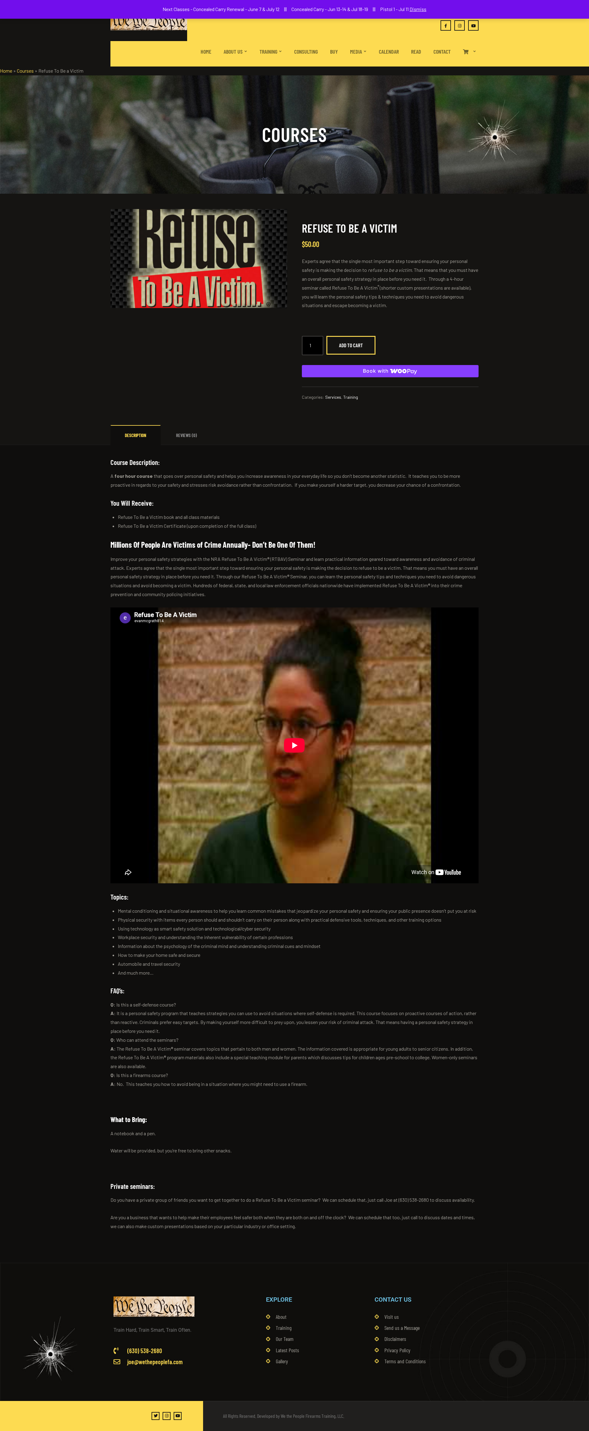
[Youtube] (178, 1416)
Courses (25, 71)
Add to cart (351, 345)
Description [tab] (135, 435)
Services (333, 397)
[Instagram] (167, 1416)
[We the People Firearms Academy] (148, 20)
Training (350, 397)
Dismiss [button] (418, 9)
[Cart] (469, 46)
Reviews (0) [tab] (186, 435)
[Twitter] (156, 1416)
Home (6, 71)
